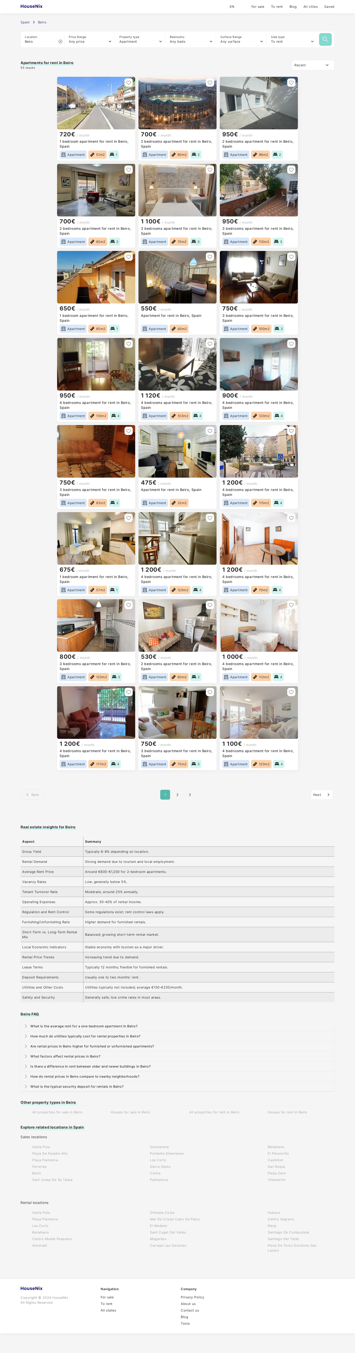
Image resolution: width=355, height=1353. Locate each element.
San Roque (276, 1166)
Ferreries (39, 1166)
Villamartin (277, 1180)
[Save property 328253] (210, 344)
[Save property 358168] (291, 82)
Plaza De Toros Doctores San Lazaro (292, 1247)
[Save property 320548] (128, 605)
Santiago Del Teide (283, 1239)
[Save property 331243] (291, 257)
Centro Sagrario (281, 1219)
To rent (277, 7)
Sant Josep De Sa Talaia (52, 1180)
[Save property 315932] (291, 692)
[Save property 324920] (210, 431)
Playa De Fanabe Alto (50, 1153)
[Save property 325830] (128, 431)
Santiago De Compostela (288, 1232)
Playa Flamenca (45, 1160)
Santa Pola (41, 1147)
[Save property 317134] (291, 605)
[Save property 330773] (128, 344)
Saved (329, 7)
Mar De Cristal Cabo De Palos (175, 1219)
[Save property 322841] (128, 518)
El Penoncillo (278, 1153)
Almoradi (39, 1245)
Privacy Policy (192, 1297)
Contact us (190, 1310)
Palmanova (159, 1180)
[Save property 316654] (128, 692)
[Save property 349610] (128, 170)
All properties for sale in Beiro (57, 1112)
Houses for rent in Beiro (287, 1112)
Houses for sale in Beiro (130, 1112)
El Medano (158, 1226)
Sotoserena (159, 1147)
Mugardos (158, 1239)
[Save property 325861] (291, 344)
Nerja (272, 1226)
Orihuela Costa (162, 1212)
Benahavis (276, 1147)
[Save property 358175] (210, 82)
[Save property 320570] (291, 518)
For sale (257, 7)
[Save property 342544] (210, 170)
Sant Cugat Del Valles (168, 1232)
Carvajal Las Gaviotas (168, 1245)
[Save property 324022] (291, 431)
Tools (185, 1323)
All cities (310, 7)
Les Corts (158, 1160)
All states (108, 1310)
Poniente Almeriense (167, 1153)
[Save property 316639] (210, 692)
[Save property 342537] (291, 170)
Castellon (275, 1160)
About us (188, 1304)
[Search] (325, 39)
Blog (293, 7)
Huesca (274, 1212)
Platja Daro (277, 1173)
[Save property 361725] (128, 82)
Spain (25, 22)
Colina (155, 1173)
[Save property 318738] (210, 605)
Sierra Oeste (160, 1166)
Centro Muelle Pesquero (52, 1239)
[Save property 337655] (210, 257)
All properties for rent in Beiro (214, 1112)
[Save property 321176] (210, 518)
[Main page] (40, 6)
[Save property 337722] (128, 257)
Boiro (36, 1173)
